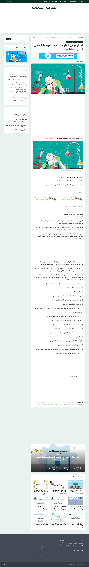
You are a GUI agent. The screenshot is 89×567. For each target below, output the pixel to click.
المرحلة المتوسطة (64, 1)
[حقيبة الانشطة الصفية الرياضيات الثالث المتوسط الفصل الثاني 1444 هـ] (58, 517)
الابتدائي (77, 540)
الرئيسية (82, 1)
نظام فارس (61, 542)
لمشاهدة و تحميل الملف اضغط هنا (73, 206)
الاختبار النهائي (80, 404)
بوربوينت (72, 547)
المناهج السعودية (50, 185)
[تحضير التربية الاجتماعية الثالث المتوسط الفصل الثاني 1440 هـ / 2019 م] (75, 517)
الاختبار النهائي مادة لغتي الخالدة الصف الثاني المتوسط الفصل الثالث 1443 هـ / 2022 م (40, 492)
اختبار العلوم (70, 402)
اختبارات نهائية (42, 402)
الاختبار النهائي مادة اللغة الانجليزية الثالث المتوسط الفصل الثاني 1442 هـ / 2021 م (58, 508)
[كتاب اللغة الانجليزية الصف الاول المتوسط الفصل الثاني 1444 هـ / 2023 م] (75, 501)
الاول (73, 540)
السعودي (75, 543)
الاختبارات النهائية (66, 404)
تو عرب (42, 548)
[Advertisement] (44, 22)
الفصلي (77, 545)
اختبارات (48, 402)
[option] (58, 458)
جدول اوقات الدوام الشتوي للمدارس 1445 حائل (17, 82)
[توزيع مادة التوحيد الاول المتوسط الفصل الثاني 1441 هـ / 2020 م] (40, 501)
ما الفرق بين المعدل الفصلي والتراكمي (19, 94)
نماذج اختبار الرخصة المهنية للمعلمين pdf (18, 74)
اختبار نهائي (64, 402)
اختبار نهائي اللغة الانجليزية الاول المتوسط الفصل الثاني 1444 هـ (58, 458)
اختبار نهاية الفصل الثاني (56, 402)
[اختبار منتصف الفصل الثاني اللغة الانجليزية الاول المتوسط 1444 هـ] (58, 484)
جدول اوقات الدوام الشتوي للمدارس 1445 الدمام (16, 79)
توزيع (82, 550)
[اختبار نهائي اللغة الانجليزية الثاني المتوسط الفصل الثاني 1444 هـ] (53, 198)
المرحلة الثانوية (55, 1)
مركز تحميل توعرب (40, 557)
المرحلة (67, 545)
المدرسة (47, 333)
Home (80, 37)
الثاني (69, 540)
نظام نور (62, 540)
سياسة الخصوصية (60, 544)
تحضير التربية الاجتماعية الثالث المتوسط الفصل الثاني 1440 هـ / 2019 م (76, 524)
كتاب (78, 550)
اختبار (81, 138)
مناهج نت (42, 550)
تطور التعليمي (41, 552)
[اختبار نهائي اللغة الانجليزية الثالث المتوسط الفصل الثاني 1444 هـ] (79, 198)
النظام (77, 547)
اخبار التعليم (47, 1)
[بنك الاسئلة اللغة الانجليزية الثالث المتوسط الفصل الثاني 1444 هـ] (75, 484)
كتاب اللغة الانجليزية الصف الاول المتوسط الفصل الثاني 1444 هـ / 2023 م (76, 508)
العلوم (74, 138)
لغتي (74, 550)
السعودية (70, 543)
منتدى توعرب (41, 554)
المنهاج (81, 547)
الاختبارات (73, 404)
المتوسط (72, 545)
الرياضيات (81, 543)
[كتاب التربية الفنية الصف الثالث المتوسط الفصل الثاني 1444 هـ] (40, 517)
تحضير (68, 547)
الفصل (81, 545)
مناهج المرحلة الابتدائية (75, 1)
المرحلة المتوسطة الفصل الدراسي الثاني (63, 37)
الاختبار (37, 402)
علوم (40, 404)
